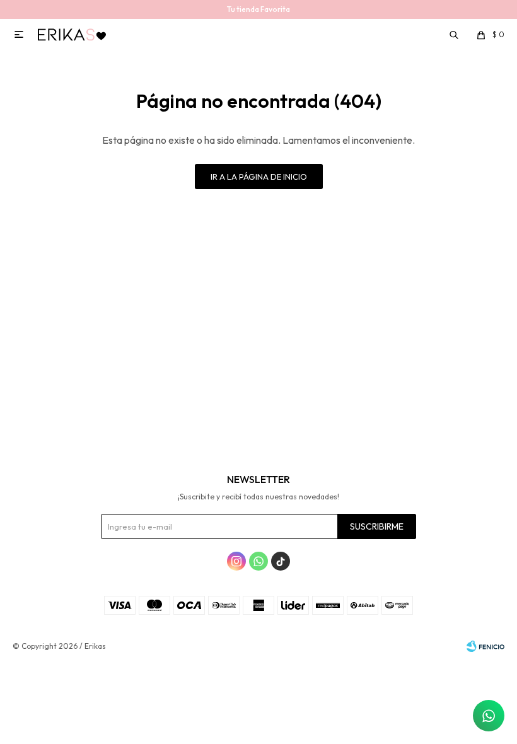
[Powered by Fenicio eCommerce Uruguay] (485, 646)
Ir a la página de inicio (259, 176)
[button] (454, 34)
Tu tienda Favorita (258, 9)
